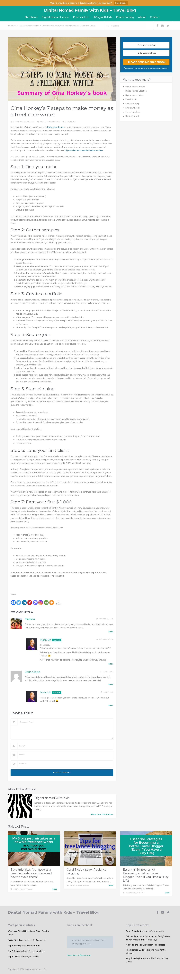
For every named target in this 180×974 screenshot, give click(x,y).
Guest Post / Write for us (79, 955)
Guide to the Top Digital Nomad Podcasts (145, 945)
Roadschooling (125, 17)
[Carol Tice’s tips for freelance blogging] (90, 848)
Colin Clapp (32, 672)
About (142, 17)
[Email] (46, 601)
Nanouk (45, 639)
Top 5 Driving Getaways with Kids (23, 956)
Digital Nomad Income (55, 17)
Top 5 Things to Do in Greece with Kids (26, 951)
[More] (51, 601)
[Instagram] (40, 601)
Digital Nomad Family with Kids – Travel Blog (90, 10)
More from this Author (102, 814)
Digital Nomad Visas (134, 95)
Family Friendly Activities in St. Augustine (26, 940)
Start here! (31, 17)
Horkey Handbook (55, 127)
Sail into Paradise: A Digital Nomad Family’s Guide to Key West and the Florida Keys (148, 938)
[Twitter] (18, 601)
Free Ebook (120, 3)
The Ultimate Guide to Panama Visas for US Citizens (146, 951)
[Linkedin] (24, 601)
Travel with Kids (132, 112)
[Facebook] (13, 601)
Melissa (30, 619)
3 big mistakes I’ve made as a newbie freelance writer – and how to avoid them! (31, 873)
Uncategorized (132, 116)
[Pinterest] (29, 601)
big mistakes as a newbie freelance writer (84, 150)
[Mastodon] (35, 601)
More (55, 889)
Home (13, 25)
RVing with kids (102, 17)
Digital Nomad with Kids (23, 121)
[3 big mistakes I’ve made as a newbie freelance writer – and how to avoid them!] (34, 848)
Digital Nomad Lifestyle (136, 91)
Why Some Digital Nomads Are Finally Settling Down (28, 933)
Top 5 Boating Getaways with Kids (24, 946)
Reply (110, 632)
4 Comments (70, 121)
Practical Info (81, 17)
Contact (155, 17)
